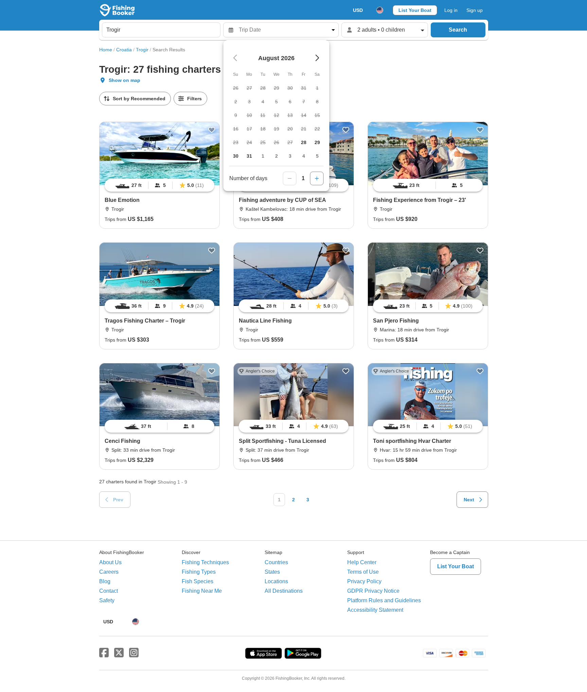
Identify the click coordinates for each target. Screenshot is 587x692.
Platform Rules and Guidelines (384, 600)
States (272, 572)
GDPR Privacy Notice (373, 591)
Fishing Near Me (202, 591)
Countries (276, 562)
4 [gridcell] (303, 156)
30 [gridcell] (235, 156)
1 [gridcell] (263, 156)
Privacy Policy (364, 581)
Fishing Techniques (205, 562)
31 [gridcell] (249, 156)
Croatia (124, 49)
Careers (109, 572)
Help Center (361, 562)
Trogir (142, 49)
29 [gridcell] (317, 142)
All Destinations (284, 591)
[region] (159, 185)
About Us (110, 562)
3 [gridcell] (290, 156)
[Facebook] (104, 653)
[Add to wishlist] (211, 129)
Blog (104, 581)
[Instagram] (134, 653)
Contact (108, 591)
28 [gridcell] (303, 142)
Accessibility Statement (375, 610)
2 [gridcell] (276, 156)
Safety (106, 600)
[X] (119, 653)
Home (105, 49)
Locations (276, 581)
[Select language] (379, 10)
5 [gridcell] (317, 156)
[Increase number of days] (317, 178)
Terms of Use (363, 572)
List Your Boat (414, 10)
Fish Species (197, 581)
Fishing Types (199, 572)
